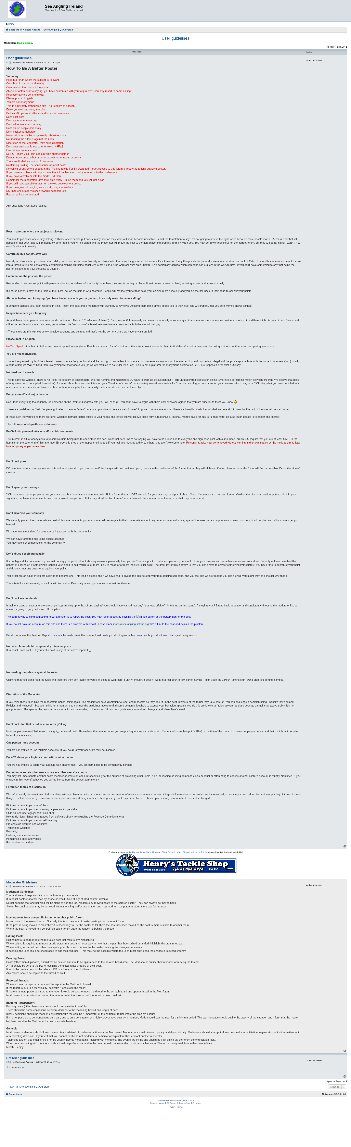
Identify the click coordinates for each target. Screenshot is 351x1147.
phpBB (164, 1103)
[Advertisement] (175, 1126)
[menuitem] (10, 24)
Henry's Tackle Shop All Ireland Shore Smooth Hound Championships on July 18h (170, 852)
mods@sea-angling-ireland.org (131, 624)
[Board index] (25, 11)
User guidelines (175, 38)
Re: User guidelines (20, 1058)
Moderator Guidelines (21, 882)
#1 (7, 62)
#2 (7, 886)
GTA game (182, 1100)
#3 (7, 1062)
